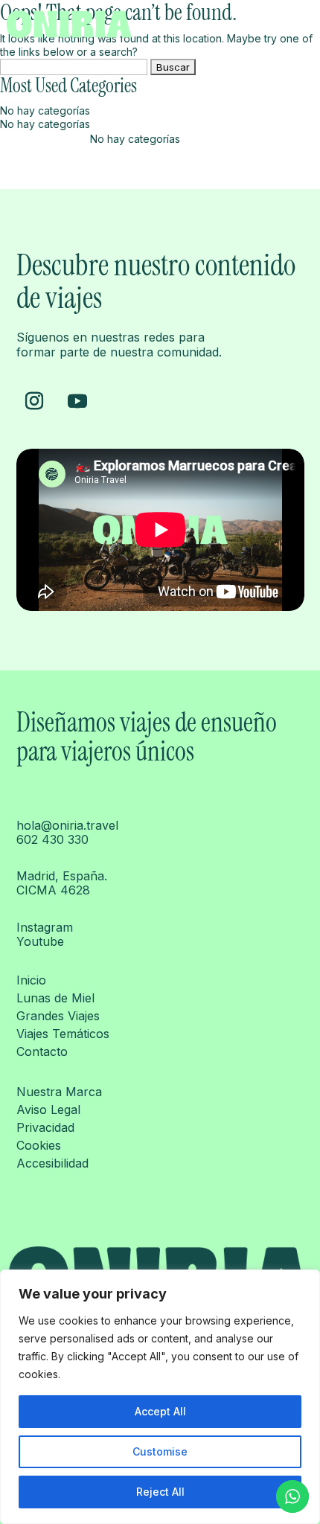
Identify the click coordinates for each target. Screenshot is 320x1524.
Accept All (160, 1411)
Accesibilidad (52, 1163)
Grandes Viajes (58, 1015)
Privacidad (45, 1127)
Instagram (44, 927)
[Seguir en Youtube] (77, 401)
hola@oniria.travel (67, 825)
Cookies (38, 1145)
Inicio (31, 980)
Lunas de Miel (55, 997)
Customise (160, 1451)
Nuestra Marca (59, 1091)
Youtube (40, 941)
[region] (160, 1397)
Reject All (160, 1491)
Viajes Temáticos (62, 1033)
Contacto (42, 1051)
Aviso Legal (48, 1109)
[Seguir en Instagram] (34, 401)
